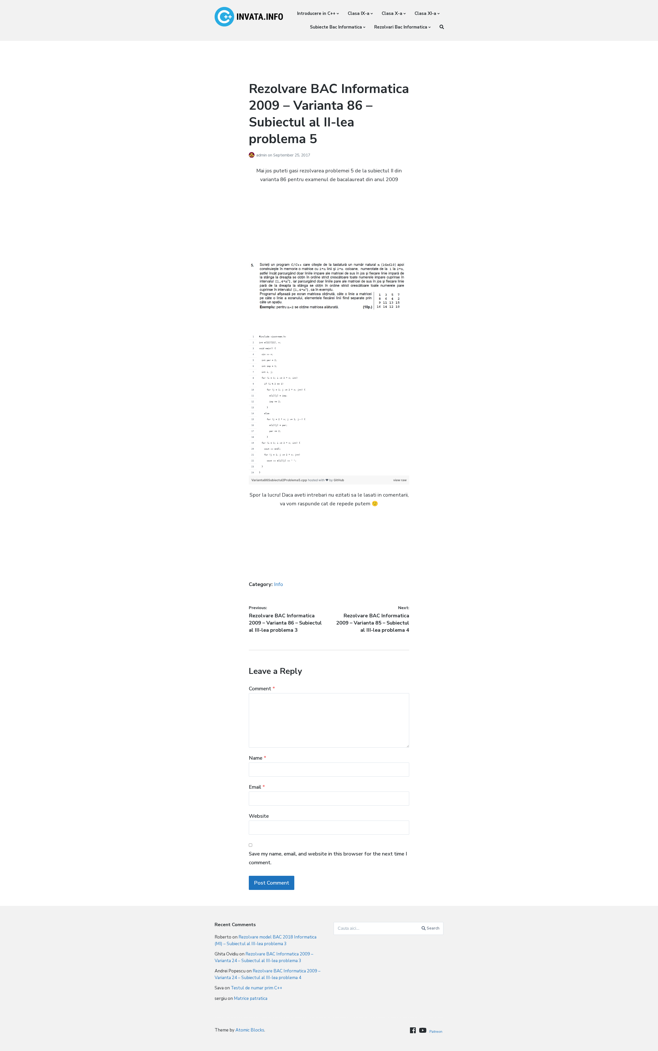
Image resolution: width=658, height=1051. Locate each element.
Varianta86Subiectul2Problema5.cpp (279, 480)
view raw (400, 480)
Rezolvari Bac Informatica (400, 27)
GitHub (339, 480)
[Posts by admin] (252, 155)
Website (259, 816)
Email (257, 787)
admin (262, 155)
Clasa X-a (392, 13)
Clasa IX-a (358, 13)
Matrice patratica (250, 998)
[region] (329, 405)
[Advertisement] (329, 226)
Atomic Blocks (249, 1030)
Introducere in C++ (316, 13)
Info (278, 584)
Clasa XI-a (425, 13)
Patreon (435, 1031)
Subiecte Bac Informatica (336, 27)
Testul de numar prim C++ (256, 988)
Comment (262, 688)
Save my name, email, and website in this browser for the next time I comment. (328, 858)
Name (257, 758)
